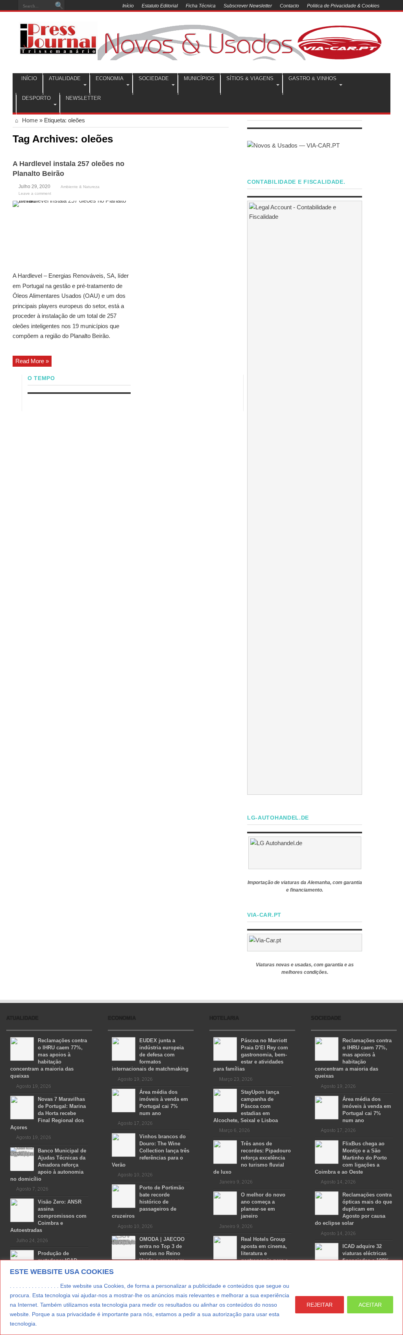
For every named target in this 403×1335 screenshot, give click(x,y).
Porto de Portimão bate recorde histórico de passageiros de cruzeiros (148, 1202)
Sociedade (154, 78)
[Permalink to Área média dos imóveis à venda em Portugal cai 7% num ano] (123, 1100)
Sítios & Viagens (250, 78)
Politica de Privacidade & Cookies (343, 6)
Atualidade (65, 78)
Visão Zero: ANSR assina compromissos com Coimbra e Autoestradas (48, 1216)
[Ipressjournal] (58, 37)
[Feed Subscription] (225, 138)
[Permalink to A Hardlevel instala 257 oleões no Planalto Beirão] (72, 233)
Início (128, 6)
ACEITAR (370, 1305)
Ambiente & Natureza (80, 187)
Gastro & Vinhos (312, 78)
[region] (201, 1297)
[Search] (59, 6)
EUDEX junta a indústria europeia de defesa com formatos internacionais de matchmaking (150, 1055)
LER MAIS (53, 1323)
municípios (199, 78)
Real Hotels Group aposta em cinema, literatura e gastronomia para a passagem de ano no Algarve (250, 1253)
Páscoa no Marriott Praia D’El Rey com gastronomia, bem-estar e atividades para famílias (250, 1055)
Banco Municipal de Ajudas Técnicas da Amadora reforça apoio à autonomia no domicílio (48, 1165)
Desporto (36, 98)
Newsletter (83, 98)
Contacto (289, 6)
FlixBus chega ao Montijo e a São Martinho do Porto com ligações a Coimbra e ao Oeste (351, 1158)
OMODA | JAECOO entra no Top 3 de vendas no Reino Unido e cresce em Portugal (148, 1253)
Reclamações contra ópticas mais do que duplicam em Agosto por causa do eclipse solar (353, 1209)
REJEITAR (320, 1305)
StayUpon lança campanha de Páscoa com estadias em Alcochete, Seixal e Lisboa (246, 1106)
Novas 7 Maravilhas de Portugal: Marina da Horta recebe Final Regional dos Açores (48, 1113)
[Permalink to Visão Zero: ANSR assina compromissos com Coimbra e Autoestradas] (22, 1209)
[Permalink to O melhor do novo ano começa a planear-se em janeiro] (225, 1202)
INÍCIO (29, 78)
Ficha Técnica (201, 6)
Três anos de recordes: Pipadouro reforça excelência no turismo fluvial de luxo (252, 1158)
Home (29, 120)
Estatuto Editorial (160, 6)
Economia (110, 78)
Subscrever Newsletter (248, 6)
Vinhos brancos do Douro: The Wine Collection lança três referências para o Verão (150, 1151)
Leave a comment (34, 193)
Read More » (32, 361)
